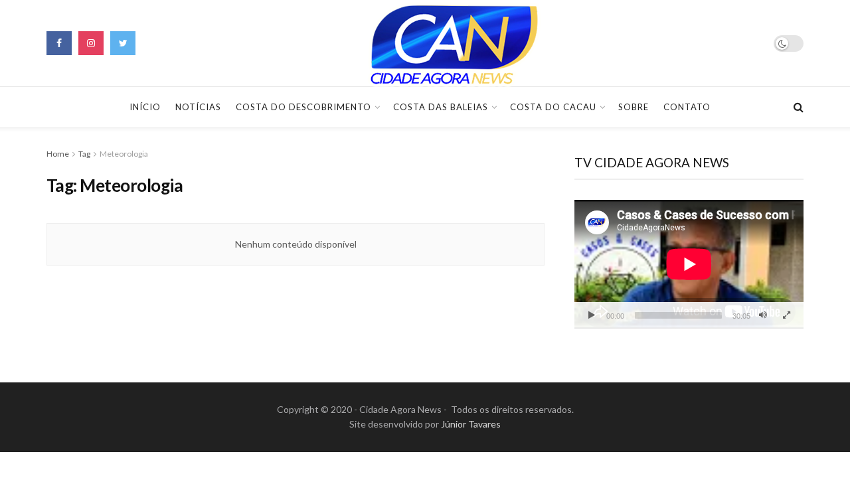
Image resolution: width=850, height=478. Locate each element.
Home (57, 154)
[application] (689, 264)
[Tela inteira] (786, 315)
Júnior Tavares (471, 424)
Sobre (633, 107)
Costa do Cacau (553, 107)
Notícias (198, 107)
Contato (687, 107)
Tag (84, 154)
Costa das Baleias (440, 107)
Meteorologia (124, 154)
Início (145, 107)
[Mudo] (763, 315)
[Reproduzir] (591, 315)
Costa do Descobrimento (303, 107)
